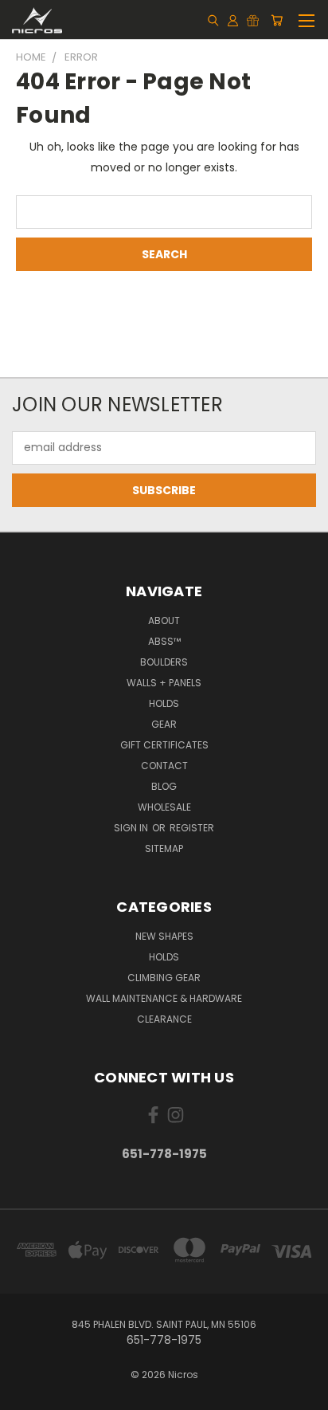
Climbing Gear (164, 977)
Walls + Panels (164, 682)
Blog (164, 786)
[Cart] (276, 20)
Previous (24, 1394)
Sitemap (164, 848)
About (164, 620)
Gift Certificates (164, 745)
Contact (164, 765)
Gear (164, 724)
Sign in (132, 828)
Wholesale (164, 807)
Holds (164, 703)
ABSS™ (164, 641)
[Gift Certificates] (252, 20)
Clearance (164, 1019)
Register (192, 828)
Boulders (164, 662)
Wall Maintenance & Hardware (164, 998)
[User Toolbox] (233, 20)
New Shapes (164, 936)
